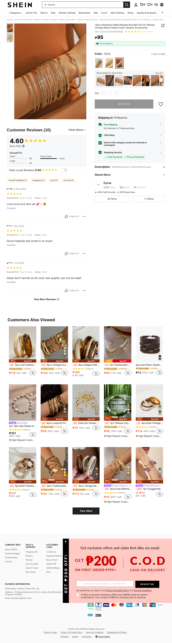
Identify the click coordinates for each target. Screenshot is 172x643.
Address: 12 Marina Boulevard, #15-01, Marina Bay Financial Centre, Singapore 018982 (36, 593)
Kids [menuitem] (96, 12)
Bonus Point (51, 560)
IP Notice (64, 636)
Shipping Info (32, 552)
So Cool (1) (68, 180)
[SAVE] (160, 104)
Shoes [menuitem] (130, 12)
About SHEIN (11, 549)
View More (86, 510)
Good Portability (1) (18, 180)
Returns (29, 556)
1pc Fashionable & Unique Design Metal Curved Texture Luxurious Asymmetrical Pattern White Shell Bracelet (118, 365)
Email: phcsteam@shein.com (18, 598)
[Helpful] (66, 216)
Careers (8, 561)
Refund (29, 560)
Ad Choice (87, 636)
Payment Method (54, 556)
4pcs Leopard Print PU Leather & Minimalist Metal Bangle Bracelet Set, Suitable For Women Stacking (54, 423)
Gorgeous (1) (38, 180)
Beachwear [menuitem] (84, 12)
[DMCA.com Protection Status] (98, 615)
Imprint (75, 636)
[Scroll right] (162, 12)
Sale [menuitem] (53, 12)
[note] (22, 361)
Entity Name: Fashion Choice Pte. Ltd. (22, 588)
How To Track (32, 568)
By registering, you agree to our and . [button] (114, 590)
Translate (11, 208)
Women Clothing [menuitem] (67, 12)
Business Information (17, 584)
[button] (156, 5)
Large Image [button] (158, 54)
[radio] (99, 63)
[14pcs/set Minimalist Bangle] (119, 80)
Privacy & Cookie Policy (71, 632)
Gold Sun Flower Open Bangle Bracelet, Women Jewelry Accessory (86, 423)
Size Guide (31, 572)
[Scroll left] (158, 12)
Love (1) (54, 180)
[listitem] (100, 80)
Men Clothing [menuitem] (117, 12)
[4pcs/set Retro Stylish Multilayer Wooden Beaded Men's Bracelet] (149, 344)
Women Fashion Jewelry (45, 19)
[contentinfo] (129, 607)
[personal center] (136, 5)
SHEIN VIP (51, 564)
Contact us (51, 552)
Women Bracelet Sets (87, 19)
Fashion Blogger (12, 553)
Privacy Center (50, 632)
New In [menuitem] (44, 12)
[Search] (126, 5)
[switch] (64, 170)
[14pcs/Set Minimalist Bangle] (100, 80)
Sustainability (11, 557)
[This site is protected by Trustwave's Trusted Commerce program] (90, 615)
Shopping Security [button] (113, 152)
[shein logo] (20, 4)
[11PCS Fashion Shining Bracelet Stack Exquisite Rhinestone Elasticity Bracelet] (128, 80)
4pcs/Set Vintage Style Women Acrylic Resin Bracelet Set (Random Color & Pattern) (149, 423)
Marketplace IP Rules (117, 632)
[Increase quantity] (116, 93)
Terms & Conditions (95, 632)
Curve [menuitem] (104, 12)
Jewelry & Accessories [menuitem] (147, 12)
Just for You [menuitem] (31, 12)
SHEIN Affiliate (53, 568)
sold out (124, 104)
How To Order (32, 564)
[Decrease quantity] (104, 93)
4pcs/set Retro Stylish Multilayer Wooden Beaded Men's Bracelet (149, 365)
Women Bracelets (67, 19)
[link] (142, 5)
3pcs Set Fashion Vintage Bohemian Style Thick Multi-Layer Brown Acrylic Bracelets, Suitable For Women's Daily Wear (23, 365)
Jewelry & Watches (23, 19)
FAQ (48, 572)
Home (9, 19)
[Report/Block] (84, 216)
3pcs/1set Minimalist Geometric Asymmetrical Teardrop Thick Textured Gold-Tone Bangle (118, 488)
